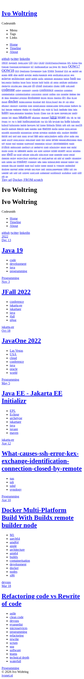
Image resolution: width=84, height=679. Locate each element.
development (34, 97)
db (3, 98)
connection (58, 90)
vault (43, 169)
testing (71, 161)
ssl (63, 158)
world (74, 173)
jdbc (68, 117)
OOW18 (8, 71)
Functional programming (20, 67)
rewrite (4, 151)
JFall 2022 (16, 291)
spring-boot (22, 158)
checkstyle (6, 86)
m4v (69, 125)
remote (63, 147)
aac (70, 71)
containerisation (8, 94)
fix (80, 106)
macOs (5, 128)
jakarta (15, 117)
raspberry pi (27, 147)
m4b (64, 125)
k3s (46, 121)
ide (52, 113)
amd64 (21, 75)
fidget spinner (64, 106)
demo (6, 98)
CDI (31, 63)
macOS (78, 125)
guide (48, 109)
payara (55, 139)
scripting (46, 151)
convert (45, 94)
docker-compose (25, 102)
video (66, 169)
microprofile (15, 132)
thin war (12, 165)
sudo (4, 162)
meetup (61, 129)
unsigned (14, 169)
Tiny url (7, 179)
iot (10, 117)
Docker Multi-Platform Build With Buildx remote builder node (38, 517)
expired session (39, 106)
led (37, 125)
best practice (7, 82)
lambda (23, 125)
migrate (36, 132)
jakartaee (36, 117)
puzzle (71, 143)
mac (73, 125)
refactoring (54, 147)
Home (14, 44)
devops (43, 98)
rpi (15, 151)
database (72, 94)
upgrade (27, 169)
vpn (75, 169)
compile (35, 90)
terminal (64, 162)
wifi (19, 173)
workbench (55, 172)
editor (72, 102)
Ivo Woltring (19, 13)
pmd (14, 143)
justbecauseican (31, 121)
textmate (5, 165)
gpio (43, 109)
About (14, 52)
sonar (51, 154)
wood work (34, 173)
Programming (36, 71)
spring (13, 158)
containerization (22, 94)
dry (64, 102)
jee (75, 117)
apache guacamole (40, 75)
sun (14, 162)
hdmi (70, 109)
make (27, 129)
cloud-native (48, 86)
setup (4, 154)
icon (48, 113)
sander (30, 150)
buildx (46, 82)
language (31, 125)
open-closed (30, 140)
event (30, 106)
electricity (14, 106)
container (68, 90)
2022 (5, 236)
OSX (17, 71)
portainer (20, 143)
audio (40, 78)
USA (66, 71)
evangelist (23, 106)
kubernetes (14, 125)
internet (5, 117)
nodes (72, 136)
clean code (27, 86)
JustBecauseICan (41, 67)
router (11, 150)
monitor (73, 132)
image (56, 113)
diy (64, 97)
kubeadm (75, 121)
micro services (71, 129)
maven (46, 128)
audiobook (48, 78)
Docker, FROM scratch (28, 179)
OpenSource (25, 71)
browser (35, 82)
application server (61, 75)
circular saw (16, 86)
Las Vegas (53, 67)
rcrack (46, 147)
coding (18, 90)
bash (73, 78)
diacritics (57, 98)
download (37, 102)
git (30, 109)
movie (5, 136)
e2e (67, 102)
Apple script (23, 63)
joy (9, 121)
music (24, 136)
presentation (40, 143)
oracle (38, 140)
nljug (66, 136)
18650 (5, 63)
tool (32, 165)
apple (50, 75)
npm (77, 136)
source (65, 154)
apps (72, 75)
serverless (77, 151)
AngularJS (13, 63)
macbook (12, 129)
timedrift (20, 165)
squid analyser (47, 158)
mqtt (19, 136)
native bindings (50, 136)
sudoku (9, 162)
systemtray (32, 162)
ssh (55, 158)
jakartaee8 (45, 117)
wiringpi (25, 173)
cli (33, 85)
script (40, 151)
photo (79, 140)
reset (69, 147)
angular (28, 75)
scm (35, 151)
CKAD (41, 63)
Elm (80, 63)
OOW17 (74, 66)
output (48, 140)
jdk (72, 117)
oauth (4, 140)
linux (59, 124)
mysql (30, 136)
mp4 (15, 136)
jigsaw (5, 121)
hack (56, 109)
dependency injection (18, 98)
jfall (79, 117)
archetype (6, 78)
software (25, 154)
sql (39, 158)
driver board (52, 102)
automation (58, 78)
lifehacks (50, 125)
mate (40, 129)
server (69, 150)
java (53, 117)
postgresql (29, 143)
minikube (52, 132)
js (16, 121)
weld (15, 173)
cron (58, 94)
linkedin (25, 59)
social (19, 154)
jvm (42, 121)
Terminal (59, 71)
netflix (60, 136)
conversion (36, 94)
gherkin (25, 109)
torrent (43, 165)
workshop (66, 172)
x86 (3, 176)
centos (56, 82)
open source (19, 139)
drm (60, 102)
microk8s (5, 132)
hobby (5, 112)
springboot (33, 158)
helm (75, 109)
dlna (69, 97)
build (41, 82)
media (54, 128)
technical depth (54, 162)
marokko (33, 129)
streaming (76, 158)
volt (71, 169)
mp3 (10, 136)
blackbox (16, 82)
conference (46, 90)
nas (36, 135)
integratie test (65, 113)
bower (23, 82)
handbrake (63, 109)
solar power (43, 154)
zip (7, 176)
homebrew (29, 113)
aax (80, 71)
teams (44, 162)
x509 (79, 173)
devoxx (50, 98)
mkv (59, 132)
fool (3, 109)
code (63, 86)
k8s (50, 121)
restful (73, 147)
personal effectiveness (67, 140)
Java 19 (12, 250)
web (11, 173)
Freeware (5, 67)
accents (4, 75)
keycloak (56, 121)
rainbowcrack (15, 147)
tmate (27, 165)
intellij (74, 113)
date (78, 94)
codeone (8, 89)
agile (10, 75)
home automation (17, 113)
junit (19, 121)
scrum (54, 150)
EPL (69, 63)
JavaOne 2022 (21, 340)
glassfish (36, 109)
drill (43, 102)
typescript (60, 165)
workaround (45, 173)
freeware (9, 109)
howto (37, 113)
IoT (32, 67)
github (6, 59)
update (21, 169)
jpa (13, 121)
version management (54, 169)
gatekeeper (17, 109)
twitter (15, 59)
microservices (26, 132)
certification (72, 82)
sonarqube (58, 154)
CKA (35, 63)
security (61, 150)
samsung (22, 150)
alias (15, 75)
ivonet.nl (7, 675)
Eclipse (75, 63)
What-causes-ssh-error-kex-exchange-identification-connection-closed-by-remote (42, 461)
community (26, 90)
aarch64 (75, 71)
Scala (44, 71)
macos (20, 128)
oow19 (9, 140)
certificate (63, 82)
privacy (49, 143)
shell (10, 154)
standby (68, 158)
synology (22, 161)
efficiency (5, 106)
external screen (52, 106)
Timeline (15, 48)
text (76, 162)
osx (43, 139)
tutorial (50, 165)
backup (66, 78)
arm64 (28, 78)
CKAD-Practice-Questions (55, 63)
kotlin (67, 121)
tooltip (37, 165)
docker (13, 101)
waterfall (5, 173)
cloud (39, 85)
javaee (61, 117)
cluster (57, 86)
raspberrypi (38, 147)
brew (28, 82)
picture (8, 143)
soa (14, 154)
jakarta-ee (25, 117)
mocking (65, 132)
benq (79, 78)
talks (39, 162)
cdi (51, 82)
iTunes (43, 113)
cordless (52, 94)
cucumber (65, 94)
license (43, 125)
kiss (62, 121)
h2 (52, 109)
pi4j (3, 143)
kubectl (5, 125)
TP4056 (51, 71)
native (41, 136)
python (6, 147)
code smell (70, 86)
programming (60, 143)
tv (55, 165)
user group (36, 169)
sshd (59, 158)
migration (44, 132)
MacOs (64, 67)
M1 (59, 67)
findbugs (74, 106)
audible (34, 78)
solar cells (34, 154)
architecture (18, 78)
